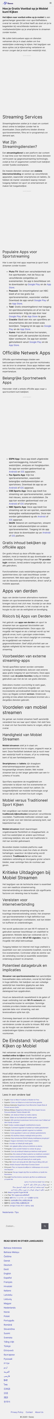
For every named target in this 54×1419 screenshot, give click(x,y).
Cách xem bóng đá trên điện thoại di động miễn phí (30, 1162)
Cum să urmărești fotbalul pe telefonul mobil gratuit (28, 1151)
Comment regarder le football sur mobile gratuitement (29, 1128)
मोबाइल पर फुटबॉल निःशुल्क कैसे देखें (18, 1192)
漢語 (6, 1397)
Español (8, 1278)
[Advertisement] (27, 83)
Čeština (7, 1256)
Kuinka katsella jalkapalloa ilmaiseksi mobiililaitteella (28, 1157)
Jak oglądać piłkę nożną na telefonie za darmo (25, 1146)
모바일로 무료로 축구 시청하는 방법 (22, 1206)
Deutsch (8, 1265)
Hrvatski (8, 1286)
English (7, 1273)
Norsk (7, 1312)
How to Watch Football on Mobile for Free (24, 1100)
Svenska (8, 1337)
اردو (5, 1367)
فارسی (7, 1376)
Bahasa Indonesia (13, 1248)
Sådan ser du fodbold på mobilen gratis (23, 1117)
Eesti (6, 1269)
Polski (7, 1316)
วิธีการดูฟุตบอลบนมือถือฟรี (20, 1195)
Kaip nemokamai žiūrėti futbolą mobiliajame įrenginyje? (30, 1138)
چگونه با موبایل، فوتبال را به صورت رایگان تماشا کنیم (27, 1190)
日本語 (7, 1389)
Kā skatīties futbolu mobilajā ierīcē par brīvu (26, 1135)
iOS (22, 471)
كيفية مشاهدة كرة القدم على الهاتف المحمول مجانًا (28, 1187)
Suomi (7, 1333)
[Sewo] (7, 3)
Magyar (7, 1303)
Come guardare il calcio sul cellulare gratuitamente (28, 1133)
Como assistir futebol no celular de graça (26, 1149)
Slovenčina (9, 1329)
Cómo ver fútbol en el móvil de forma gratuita (26, 1102)
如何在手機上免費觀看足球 (20, 1203)
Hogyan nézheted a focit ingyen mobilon (25, 1141)
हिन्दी (6, 1380)
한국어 (7, 1401)
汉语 (6, 1393)
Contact (29, 1412)
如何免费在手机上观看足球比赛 (21, 1200)
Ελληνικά (8, 1350)
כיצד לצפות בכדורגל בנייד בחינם (34, 1182)
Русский (8, 1359)
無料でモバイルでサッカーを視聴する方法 (24, 1198)
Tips (17, 1212)
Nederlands (8, 1212)
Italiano (7, 1290)
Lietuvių (8, 1299)
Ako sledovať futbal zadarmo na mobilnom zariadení (31, 1154)
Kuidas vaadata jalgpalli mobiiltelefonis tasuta (25, 1125)
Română (8, 1325)
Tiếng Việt (9, 1342)
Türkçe (7, 1346)
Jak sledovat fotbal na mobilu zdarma (24, 1115)
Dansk (7, 1260)
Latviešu (8, 1295)
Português (9, 1320)
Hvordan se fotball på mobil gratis (21, 1143)
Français (8, 1282)
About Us (39, 1412)
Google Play (34, 284)
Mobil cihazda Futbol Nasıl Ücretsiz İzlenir (25, 1164)
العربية (7, 1372)
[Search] (44, 1226)
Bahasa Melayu (11, 1252)
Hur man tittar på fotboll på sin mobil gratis (26, 1159)
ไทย (6, 1384)
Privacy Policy (17, 1412)
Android (13, 471)
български (9, 1354)
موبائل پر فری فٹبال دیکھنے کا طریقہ (34, 1184)
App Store (17, 303)
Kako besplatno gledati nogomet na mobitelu (26, 1130)
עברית (6, 1363)
